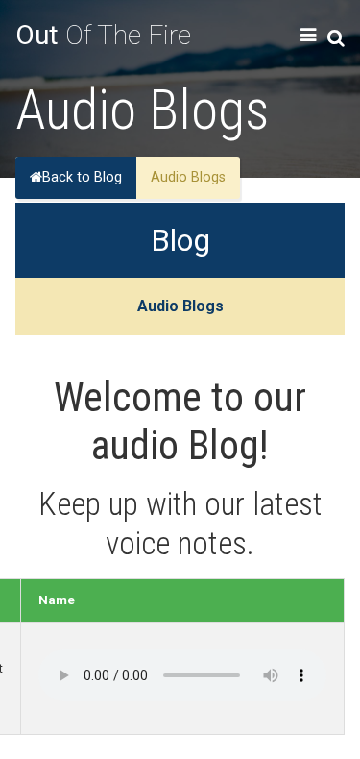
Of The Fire (103, 35)
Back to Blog (82, 177)
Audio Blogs (180, 306)
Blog (180, 240)
